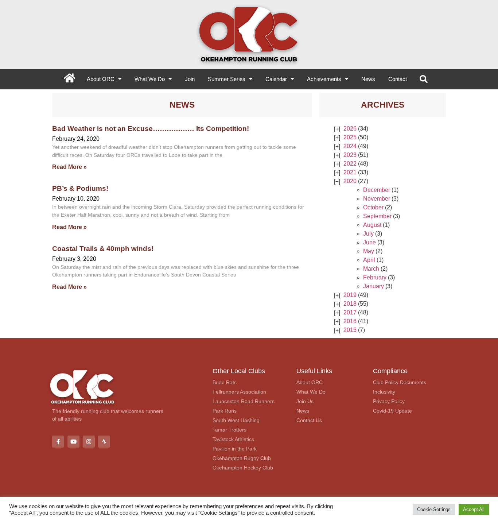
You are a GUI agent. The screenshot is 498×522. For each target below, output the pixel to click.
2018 (350, 304)
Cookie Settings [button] (434, 509)
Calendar (276, 79)
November (376, 199)
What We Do (150, 79)
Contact (397, 79)
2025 (350, 137)
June (369, 242)
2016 (350, 321)
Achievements (324, 79)
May (368, 251)
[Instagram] (89, 442)
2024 (350, 146)
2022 (350, 164)
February (374, 277)
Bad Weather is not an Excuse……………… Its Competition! (150, 128)
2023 (350, 155)
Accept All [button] (474, 509)
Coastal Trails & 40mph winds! (102, 248)
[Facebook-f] (58, 442)
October (373, 207)
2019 (350, 295)
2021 (350, 172)
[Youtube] (73, 442)
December (376, 190)
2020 (350, 181)
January (373, 286)
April (369, 260)
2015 (350, 330)
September (377, 216)
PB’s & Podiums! (80, 188)
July (368, 234)
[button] (423, 79)
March (371, 269)
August (372, 225)
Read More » (69, 167)
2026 (350, 128)
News (368, 79)
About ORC (100, 79)
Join (190, 79)
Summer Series (226, 79)
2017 (350, 312)
